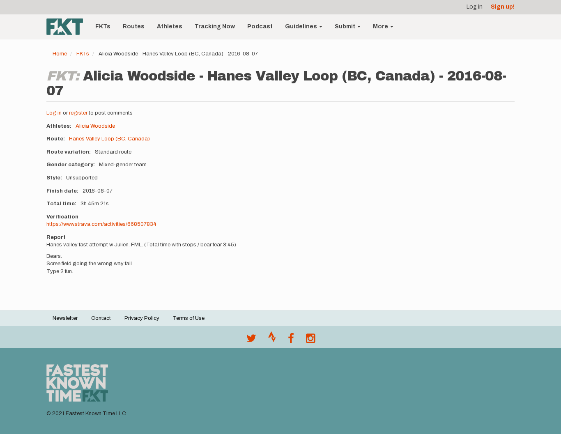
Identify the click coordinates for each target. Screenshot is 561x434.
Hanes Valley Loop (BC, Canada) (109, 139)
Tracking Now (215, 26)
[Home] (67, 26)
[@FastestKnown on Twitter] (251, 340)
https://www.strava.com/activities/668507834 (101, 224)
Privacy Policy (141, 318)
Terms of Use (189, 318)
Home (60, 54)
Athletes (169, 26)
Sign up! (503, 7)
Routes (134, 26)
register (78, 113)
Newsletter (65, 318)
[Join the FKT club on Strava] (272, 340)
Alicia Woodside (95, 126)
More (381, 26)
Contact (101, 318)
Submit (345, 26)
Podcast (260, 26)
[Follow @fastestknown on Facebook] (291, 340)
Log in (475, 7)
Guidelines (301, 26)
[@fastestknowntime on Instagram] (310, 340)
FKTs (102, 26)
